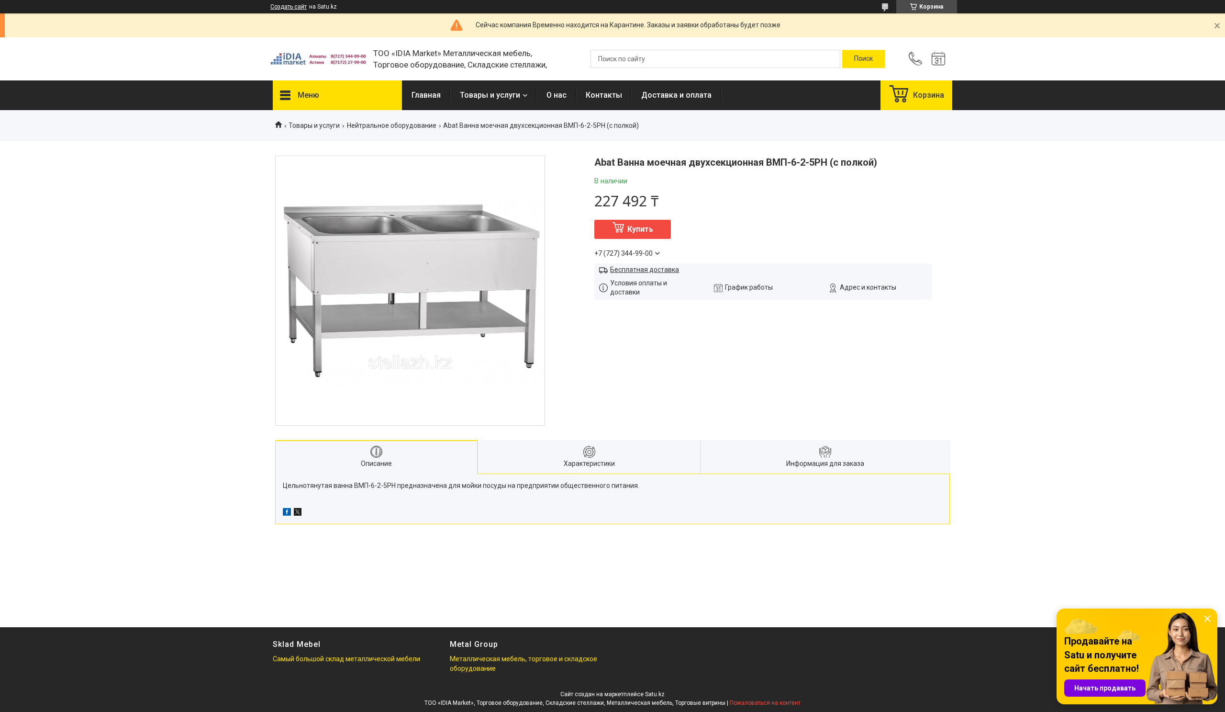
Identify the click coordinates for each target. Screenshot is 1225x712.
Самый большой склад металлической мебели (346, 659)
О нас (556, 95)
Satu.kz (655, 694)
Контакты (604, 95)
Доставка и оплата (676, 95)
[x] (297, 513)
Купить (640, 229)
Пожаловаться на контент (765, 703)
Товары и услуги (490, 95)
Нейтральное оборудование (391, 125)
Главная (426, 95)
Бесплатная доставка (644, 269)
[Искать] (863, 59)
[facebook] (287, 513)
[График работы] (938, 58)
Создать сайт (288, 6)
